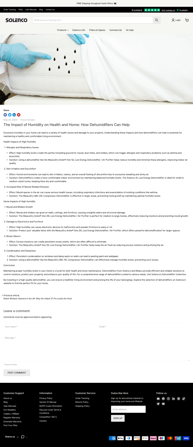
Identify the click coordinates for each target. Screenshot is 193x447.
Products (62, 30)
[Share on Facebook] (5, 114)
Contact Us (50, 10)
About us (8, 398)
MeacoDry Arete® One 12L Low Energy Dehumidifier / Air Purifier (80, 159)
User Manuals (30, 10)
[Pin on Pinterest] (18, 114)
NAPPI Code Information (50, 406)
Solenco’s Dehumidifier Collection (168, 274)
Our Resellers (10, 410)
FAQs (21, 10)
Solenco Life (78, 30)
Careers (43, 421)
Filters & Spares (97, 30)
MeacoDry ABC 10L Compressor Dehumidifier (71, 259)
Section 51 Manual (47, 402)
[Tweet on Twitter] (9, 114)
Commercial (115, 30)
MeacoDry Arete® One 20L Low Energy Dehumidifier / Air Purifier (56, 216)
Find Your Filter (10, 425)
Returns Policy (81, 402)
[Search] (156, 20)
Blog (41, 10)
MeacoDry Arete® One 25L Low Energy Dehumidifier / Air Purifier (88, 230)
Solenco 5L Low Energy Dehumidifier (145, 177)
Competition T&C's (48, 417)
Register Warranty (12, 417)
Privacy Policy (45, 398)
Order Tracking (10, 10)
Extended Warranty (12, 421)
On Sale (130, 30)
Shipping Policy (82, 406)
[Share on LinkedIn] (14, 114)
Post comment (17, 372)
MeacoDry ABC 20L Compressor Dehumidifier (46, 196)
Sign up (117, 418)
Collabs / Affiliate (11, 414)
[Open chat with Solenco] (23, 437)
